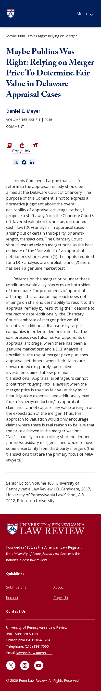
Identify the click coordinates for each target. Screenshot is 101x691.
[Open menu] (85, 14)
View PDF (9, 145)
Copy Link (21, 151)
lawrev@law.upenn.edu (34, 652)
